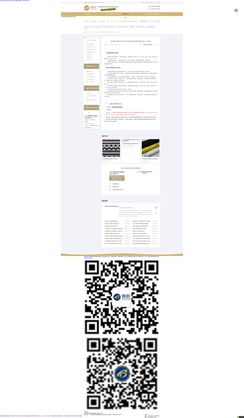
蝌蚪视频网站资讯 (90, 44)
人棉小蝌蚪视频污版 (107, 27)
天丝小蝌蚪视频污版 (98, 27)
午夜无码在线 (73, 415)
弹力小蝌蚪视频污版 (149, 26)
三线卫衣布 (132, 27)
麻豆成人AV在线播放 (51, 415)
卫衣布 (107, 21)
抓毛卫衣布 (115, 27)
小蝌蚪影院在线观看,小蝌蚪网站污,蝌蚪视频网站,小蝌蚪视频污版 (14, 0)
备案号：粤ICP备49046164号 (115, 414)
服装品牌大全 (89, 57)
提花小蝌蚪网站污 (90, 79)
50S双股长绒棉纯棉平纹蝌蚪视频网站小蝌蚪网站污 (128, 21)
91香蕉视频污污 (59, 415)
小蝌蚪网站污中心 (117, 16)
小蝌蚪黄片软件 (14, 415)
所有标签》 (86, 28)
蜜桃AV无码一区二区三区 (40, 415)
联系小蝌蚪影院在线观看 (155, 16)
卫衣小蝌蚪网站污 (110, 16)
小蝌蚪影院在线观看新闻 (91, 41)
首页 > (85, 32)
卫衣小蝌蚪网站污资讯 (91, 49)
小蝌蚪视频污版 (90, 73)
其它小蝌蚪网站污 (90, 81)
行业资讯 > (93, 32)
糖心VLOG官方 (21, 415)
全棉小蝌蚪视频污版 (131, 26)
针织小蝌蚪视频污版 (94, 26)
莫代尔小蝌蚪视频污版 (88, 27)
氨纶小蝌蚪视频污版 (121, 26)
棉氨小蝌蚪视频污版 (140, 26)
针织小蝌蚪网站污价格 (125, 16)
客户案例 (138, 256)
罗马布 (115, 21)
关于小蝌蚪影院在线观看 (148, 16)
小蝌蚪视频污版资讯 (91, 46)
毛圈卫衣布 (120, 27)
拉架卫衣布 (137, 27)
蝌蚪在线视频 (7, 415)
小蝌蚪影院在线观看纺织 (148, 44)
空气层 (111, 21)
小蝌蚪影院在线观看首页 (87, 16)
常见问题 (88, 54)
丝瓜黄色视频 (79, 415)
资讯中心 (143, 256)
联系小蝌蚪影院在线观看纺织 (148, 2)
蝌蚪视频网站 (89, 71)
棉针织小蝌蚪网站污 (103, 26)
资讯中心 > (89, 32)
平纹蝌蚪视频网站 (93, 21)
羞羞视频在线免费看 (29, 415)
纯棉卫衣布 (126, 27)
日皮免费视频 (66, 415)
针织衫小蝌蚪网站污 (112, 26)
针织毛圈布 (143, 27)
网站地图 (158, 2)
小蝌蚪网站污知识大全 (91, 52)
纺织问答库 (89, 59)
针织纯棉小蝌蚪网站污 (151, 27)
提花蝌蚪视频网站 (101, 21)
